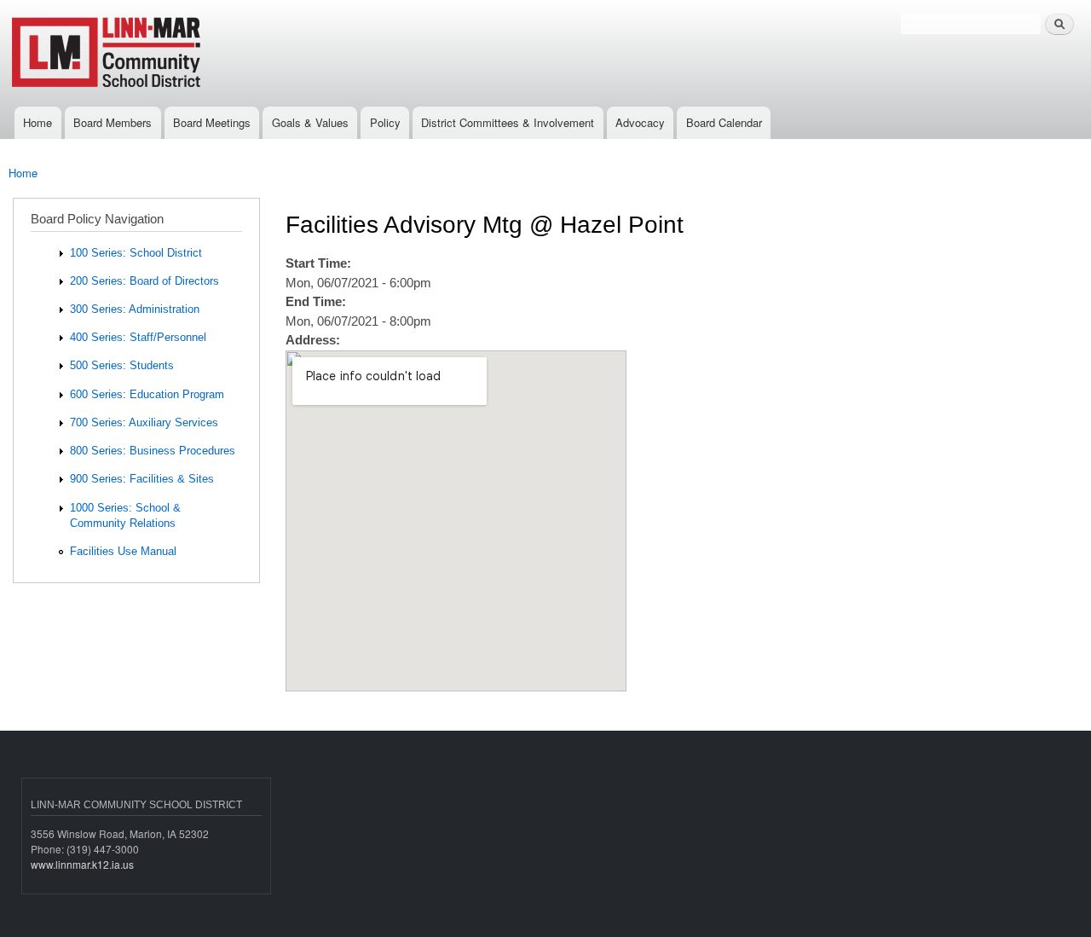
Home (37, 122)
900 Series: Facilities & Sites (142, 478)
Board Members (112, 122)
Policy (385, 122)
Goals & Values (310, 122)
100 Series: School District (136, 252)
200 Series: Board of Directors (144, 281)
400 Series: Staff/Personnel (138, 337)
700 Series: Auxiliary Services (144, 422)
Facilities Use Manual (123, 551)
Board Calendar (724, 122)
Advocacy (640, 122)
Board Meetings (212, 122)
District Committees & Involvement (507, 122)
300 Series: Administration (134, 309)
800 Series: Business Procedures (152, 450)
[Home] (164, 53)
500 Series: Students (122, 365)
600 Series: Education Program (147, 394)
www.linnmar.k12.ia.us (82, 864)
